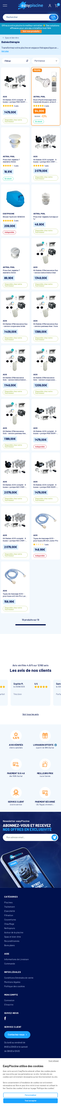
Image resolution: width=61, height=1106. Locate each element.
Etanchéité (9, 911)
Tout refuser (53, 1061)
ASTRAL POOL (39, 97)
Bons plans (9, 945)
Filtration (8, 915)
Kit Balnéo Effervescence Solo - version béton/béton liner (14, 379)
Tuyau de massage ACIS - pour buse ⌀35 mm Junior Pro (45, 539)
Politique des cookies (14, 986)
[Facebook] (5, 1019)
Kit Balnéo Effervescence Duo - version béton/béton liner (45, 271)
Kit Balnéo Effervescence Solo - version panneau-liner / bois (15, 432)
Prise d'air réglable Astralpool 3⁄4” (45, 218)
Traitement (9, 907)
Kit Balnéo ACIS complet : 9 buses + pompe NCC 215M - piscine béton (14, 486)
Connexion (9, 1000)
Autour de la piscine (13, 932)
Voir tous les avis (30, 714)
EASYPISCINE (8, 214)
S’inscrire (8, 1005)
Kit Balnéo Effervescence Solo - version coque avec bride (44, 379)
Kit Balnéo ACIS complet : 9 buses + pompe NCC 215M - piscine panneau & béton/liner (44, 161)
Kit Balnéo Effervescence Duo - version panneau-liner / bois (45, 325)
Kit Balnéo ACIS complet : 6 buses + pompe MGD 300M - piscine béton (45, 432)
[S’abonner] (54, 837)
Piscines (8, 902)
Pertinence (39, 61)
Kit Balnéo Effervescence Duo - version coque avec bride (15, 325)
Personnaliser (30, 1095)
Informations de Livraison (16, 959)
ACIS (5, 97)
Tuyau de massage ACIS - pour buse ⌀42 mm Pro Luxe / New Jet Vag (15, 595)
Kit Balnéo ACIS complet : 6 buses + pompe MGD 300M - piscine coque (45, 486)
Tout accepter (30, 1101)
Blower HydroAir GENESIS (14, 217)
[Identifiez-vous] (50, 5)
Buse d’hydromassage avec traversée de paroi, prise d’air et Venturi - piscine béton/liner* (45, 101)
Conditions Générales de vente (18, 978)
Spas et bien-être (12, 937)
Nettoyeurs (9, 928)
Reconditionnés (11, 941)
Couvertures (10, 920)
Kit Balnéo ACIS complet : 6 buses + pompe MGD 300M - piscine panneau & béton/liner (14, 101)
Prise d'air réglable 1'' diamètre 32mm (11, 161)
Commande (9, 964)
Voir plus (5, 51)
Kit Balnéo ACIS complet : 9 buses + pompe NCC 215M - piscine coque (14, 539)
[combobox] (30, 17)
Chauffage (9, 924)
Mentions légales (12, 982)
